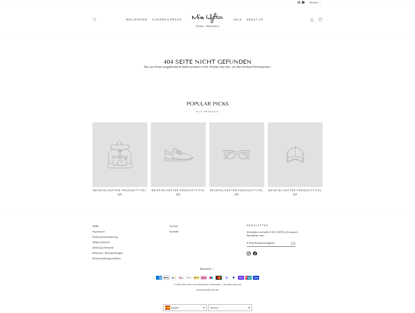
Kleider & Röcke (167, 19)
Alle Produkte (207, 111)
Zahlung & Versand (102, 247)
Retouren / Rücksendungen (107, 252)
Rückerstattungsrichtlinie (106, 258)
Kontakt (174, 231)
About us (255, 19)
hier (227, 67)
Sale (237, 19)
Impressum (98, 231)
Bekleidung (136, 19)
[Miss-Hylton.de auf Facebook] (255, 253)
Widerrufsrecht (101, 242)
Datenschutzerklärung (105, 236)
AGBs (95, 226)
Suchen (174, 226)
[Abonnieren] (293, 243)
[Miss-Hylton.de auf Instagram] (249, 253)
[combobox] (185, 307)
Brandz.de (213, 289)
